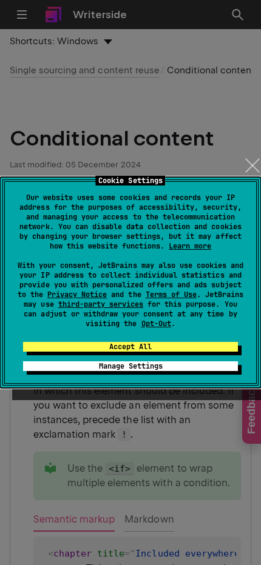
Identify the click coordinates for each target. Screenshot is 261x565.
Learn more (190, 246)
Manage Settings (131, 366)
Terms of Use (171, 294)
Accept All (130, 347)
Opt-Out (156, 324)
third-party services (100, 304)
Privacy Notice (77, 294)
